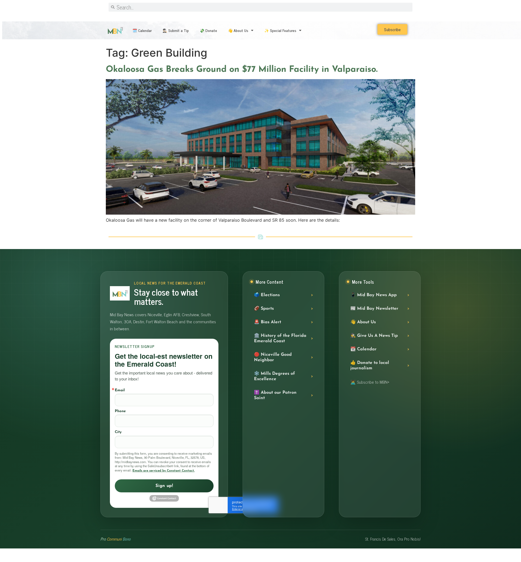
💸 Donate (208, 30)
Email (120, 390)
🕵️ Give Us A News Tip (374, 336)
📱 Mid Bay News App (373, 295)
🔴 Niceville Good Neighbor (273, 357)
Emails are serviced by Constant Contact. (163, 470)
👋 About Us (238, 30)
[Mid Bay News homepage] (120, 293)
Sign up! (164, 486)
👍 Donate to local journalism (369, 365)
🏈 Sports (264, 308)
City (118, 432)
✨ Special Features (280, 30)
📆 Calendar (363, 349)
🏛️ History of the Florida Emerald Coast (280, 338)
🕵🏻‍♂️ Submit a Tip (176, 30)
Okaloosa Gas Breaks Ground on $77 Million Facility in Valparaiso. (243, 69)
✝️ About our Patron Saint (275, 395)
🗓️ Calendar (142, 30)
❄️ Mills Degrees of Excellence (274, 376)
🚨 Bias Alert (267, 322)
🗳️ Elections (267, 295)
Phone (120, 411)
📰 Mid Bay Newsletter (374, 308)
